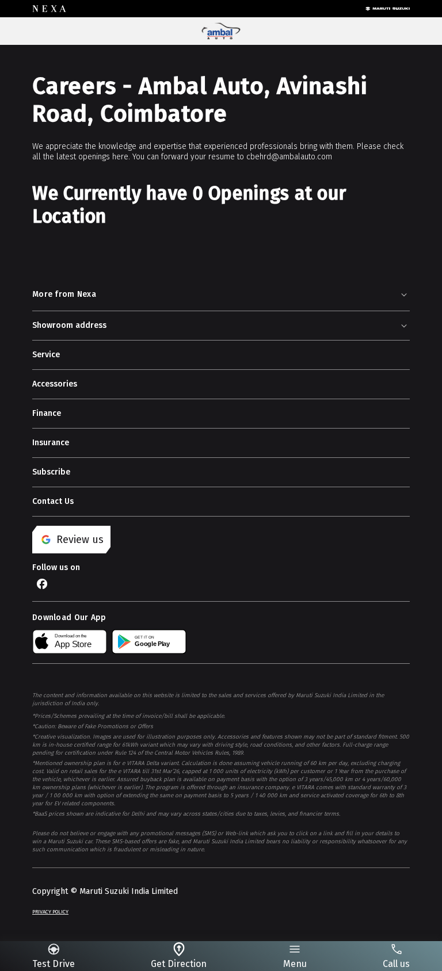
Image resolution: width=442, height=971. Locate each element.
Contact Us (53, 501)
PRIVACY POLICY (50, 912)
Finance (46, 413)
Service (46, 355)
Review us (80, 539)
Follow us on (56, 567)
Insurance (50, 443)
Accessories (54, 384)
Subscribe (51, 472)
